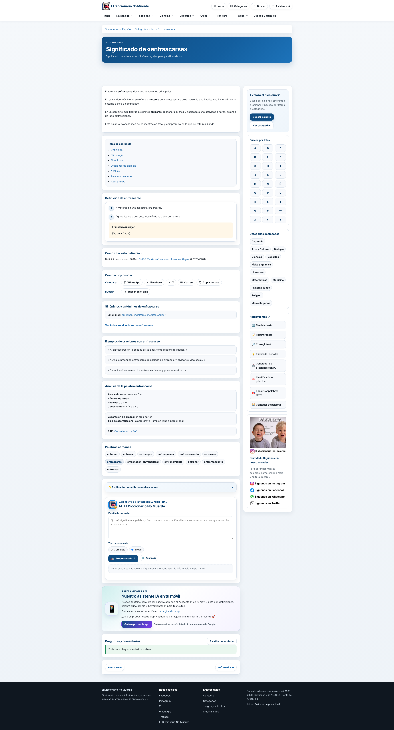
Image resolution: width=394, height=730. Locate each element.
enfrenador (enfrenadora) (143, 461)
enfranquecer (166, 454)
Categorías (141, 29)
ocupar (161, 314)
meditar (151, 314)
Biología (279, 249)
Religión (256, 295)
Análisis (115, 170)
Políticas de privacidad (267, 704)
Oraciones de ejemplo (123, 165)
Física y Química (261, 264)
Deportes (273, 256)
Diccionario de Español (118, 29)
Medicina (278, 279)
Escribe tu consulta (119, 513)
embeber (127, 314)
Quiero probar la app (136, 624)
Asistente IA (118, 181)
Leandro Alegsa (180, 259)
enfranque (145, 454)
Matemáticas (259, 279)
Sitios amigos (211, 711)
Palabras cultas (261, 287)
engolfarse (139, 314)
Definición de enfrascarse (154, 259)
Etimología (117, 155)
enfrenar (193, 461)
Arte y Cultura (260, 249)
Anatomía (257, 241)
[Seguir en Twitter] (268, 503)
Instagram (165, 700)
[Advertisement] (197, 73)
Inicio (107, 15)
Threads (164, 716)
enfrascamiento (189, 454)
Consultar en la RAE (125, 431)
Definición (117, 149)
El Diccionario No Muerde (174, 722)
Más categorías (261, 303)
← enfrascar (114, 667)
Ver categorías (262, 125)
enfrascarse (169, 29)
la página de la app (170, 611)
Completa (119, 549)
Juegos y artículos (265, 15)
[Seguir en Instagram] (268, 483)
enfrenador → (226, 667)
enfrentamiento (213, 461)
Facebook (165, 695)
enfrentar (113, 469)
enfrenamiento (173, 461)
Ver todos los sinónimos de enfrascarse (129, 325)
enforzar (112, 454)
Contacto (208, 695)
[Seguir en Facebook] (268, 490)
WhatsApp (165, 711)
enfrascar (210, 454)
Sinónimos (117, 160)
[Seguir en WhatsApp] (268, 497)
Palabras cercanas (121, 176)
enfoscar (128, 454)
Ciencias (257, 256)
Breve (138, 549)
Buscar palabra (262, 116)
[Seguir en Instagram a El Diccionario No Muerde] (268, 435)
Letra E (155, 29)
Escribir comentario (222, 641)
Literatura (257, 272)
